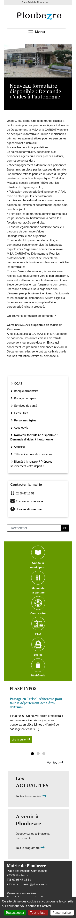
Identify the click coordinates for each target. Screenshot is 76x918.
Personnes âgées (24, 420)
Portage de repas (24, 398)
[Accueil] (39, 15)
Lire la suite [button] (19, 739)
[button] (32, 754)
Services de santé (25, 405)
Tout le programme (28, 847)
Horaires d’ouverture (29, 509)
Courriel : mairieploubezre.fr (28, 884)
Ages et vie (20, 427)
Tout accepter (15, 912)
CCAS (17, 383)
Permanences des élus (21, 893)
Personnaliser (62, 912)
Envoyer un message (29, 501)
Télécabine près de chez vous (32, 454)
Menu (39, 32)
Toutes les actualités (29, 796)
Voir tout (53, 762)
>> (65, 528)
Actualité (19, 446)
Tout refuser (38, 912)
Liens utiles (20, 413)
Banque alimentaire (25, 390)
